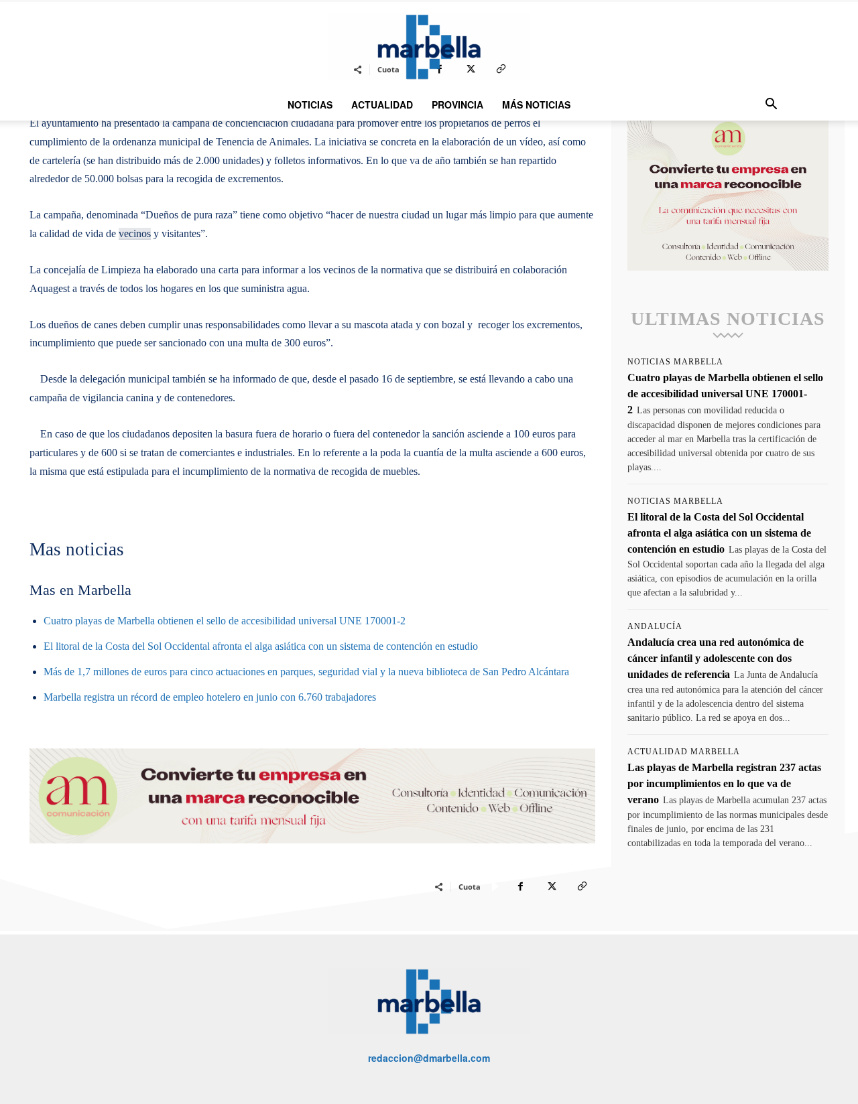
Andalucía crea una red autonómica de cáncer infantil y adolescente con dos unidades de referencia (715, 658)
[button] (771, 105)
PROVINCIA (457, 104)
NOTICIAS (310, 104)
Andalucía (654, 626)
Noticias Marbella (675, 362)
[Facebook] (520, 886)
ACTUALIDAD (382, 104)
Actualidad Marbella (683, 752)
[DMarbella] (429, 46)
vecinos (135, 233)
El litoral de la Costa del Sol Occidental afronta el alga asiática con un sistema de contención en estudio (261, 646)
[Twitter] (551, 886)
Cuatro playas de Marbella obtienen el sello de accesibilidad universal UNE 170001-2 (225, 620)
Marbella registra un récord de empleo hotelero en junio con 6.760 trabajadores (210, 697)
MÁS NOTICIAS (536, 104)
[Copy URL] (581, 886)
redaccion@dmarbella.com (429, 1057)
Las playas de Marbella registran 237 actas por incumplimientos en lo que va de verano (724, 783)
